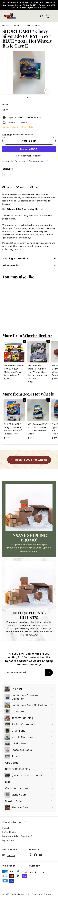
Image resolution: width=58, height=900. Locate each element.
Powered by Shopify (41, 894)
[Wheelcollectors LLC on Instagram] (30, 855)
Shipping (6, 134)
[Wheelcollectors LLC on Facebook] (35, 855)
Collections (17, 25)
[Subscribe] (49, 672)
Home (5, 25)
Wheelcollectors (37, 335)
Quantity (7, 169)
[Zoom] (46, 90)
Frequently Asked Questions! (17, 836)
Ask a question (11, 265)
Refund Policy (9, 832)
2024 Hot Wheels (34, 25)
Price (5, 104)
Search (6, 828)
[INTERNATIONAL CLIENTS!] (29, 584)
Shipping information (15, 258)
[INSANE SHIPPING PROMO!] (29, 507)
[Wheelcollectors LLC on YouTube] (40, 855)
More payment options (29, 155)
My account (8, 840)
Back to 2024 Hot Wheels (31, 459)
